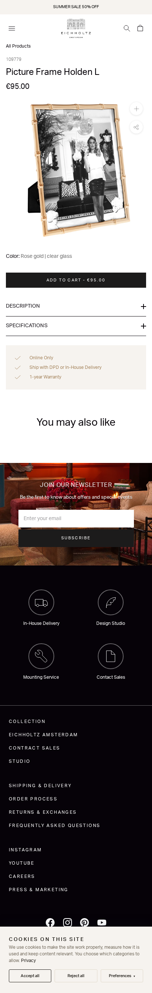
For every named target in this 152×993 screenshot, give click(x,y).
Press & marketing (39, 890)
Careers (22, 876)
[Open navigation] (11, 28)
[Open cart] (140, 28)
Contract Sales (35, 748)
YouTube (22, 863)
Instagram (25, 850)
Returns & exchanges (43, 812)
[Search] (126, 28)
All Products (18, 46)
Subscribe (76, 538)
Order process (33, 799)
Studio (19, 761)
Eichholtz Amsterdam (43, 735)
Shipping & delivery (40, 785)
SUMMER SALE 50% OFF (76, 7)
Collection (27, 721)
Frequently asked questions (54, 825)
